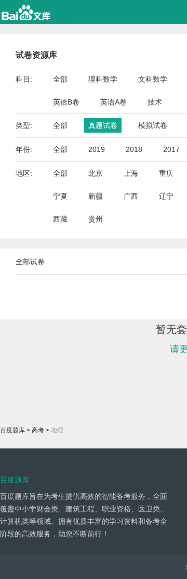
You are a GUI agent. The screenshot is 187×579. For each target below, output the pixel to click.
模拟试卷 (152, 125)
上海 (131, 173)
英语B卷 (66, 102)
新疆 (95, 196)
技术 (155, 102)
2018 (134, 149)
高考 (38, 430)
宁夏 (60, 196)
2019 (96, 149)
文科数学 (152, 79)
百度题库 (12, 430)
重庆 (166, 173)
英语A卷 (113, 102)
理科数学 (102, 79)
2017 (171, 149)
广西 (131, 196)
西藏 (60, 219)
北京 (95, 173)
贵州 (95, 219)
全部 (60, 79)
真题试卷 (102, 125)
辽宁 (166, 196)
